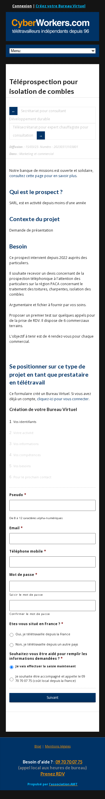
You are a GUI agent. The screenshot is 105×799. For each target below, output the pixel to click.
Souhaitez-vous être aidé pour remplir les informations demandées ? (48, 656)
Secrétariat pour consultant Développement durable (37, 114)
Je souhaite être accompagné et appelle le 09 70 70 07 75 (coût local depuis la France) (50, 678)
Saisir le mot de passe (26, 595)
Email (16, 528)
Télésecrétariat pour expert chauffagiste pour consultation (50, 131)
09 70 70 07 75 (68, 761)
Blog (37, 746)
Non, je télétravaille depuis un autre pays (46, 644)
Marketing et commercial (36, 153)
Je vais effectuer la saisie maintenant (45, 666)
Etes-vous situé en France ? (36, 624)
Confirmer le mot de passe (30, 614)
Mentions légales (58, 746)
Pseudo (17, 495)
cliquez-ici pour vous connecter (63, 398)
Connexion (22, 5)
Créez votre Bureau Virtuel (60, 5)
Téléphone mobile (27, 551)
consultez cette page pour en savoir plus (42, 175)
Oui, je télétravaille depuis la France (42, 634)
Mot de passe (23, 574)
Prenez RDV (53, 773)
